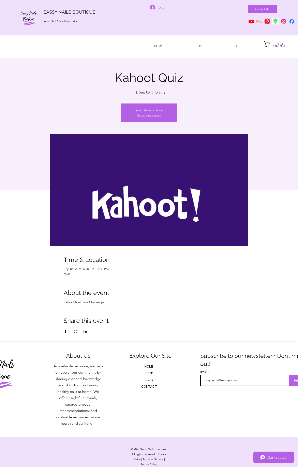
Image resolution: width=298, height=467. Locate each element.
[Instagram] (284, 21)
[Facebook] (292, 21)
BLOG (149, 379)
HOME (149, 366)
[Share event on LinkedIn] (85, 331)
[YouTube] (251, 21)
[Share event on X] (75, 331)
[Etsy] (259, 21)
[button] (275, 44)
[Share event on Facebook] (66, 331)
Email (204, 371)
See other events (149, 115)
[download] (275, 21)
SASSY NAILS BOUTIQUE (69, 12)
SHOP (149, 373)
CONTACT (149, 386)
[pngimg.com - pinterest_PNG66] (267, 21)
